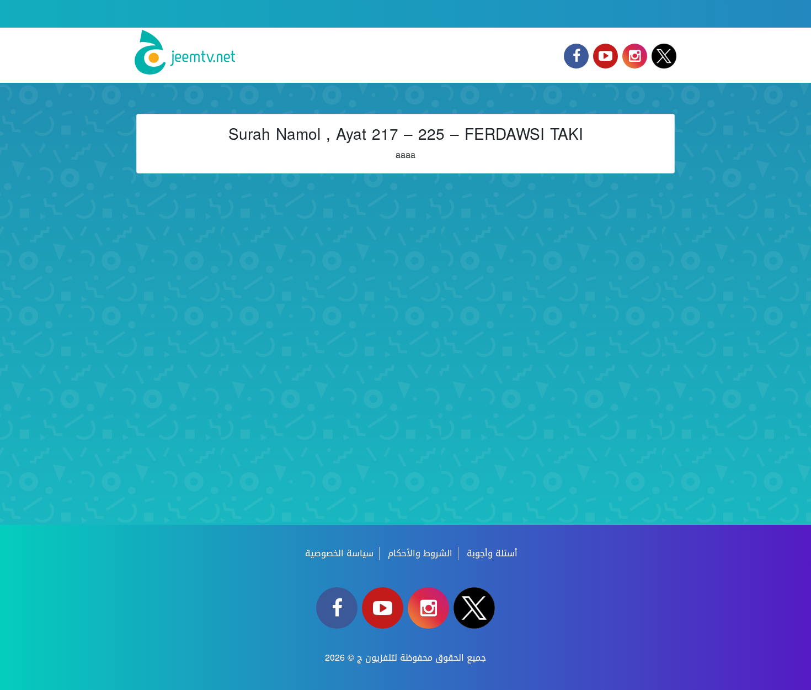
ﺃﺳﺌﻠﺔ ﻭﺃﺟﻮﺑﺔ (492, 553)
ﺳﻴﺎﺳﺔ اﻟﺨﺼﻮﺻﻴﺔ (339, 553)
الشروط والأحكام (420, 553)
